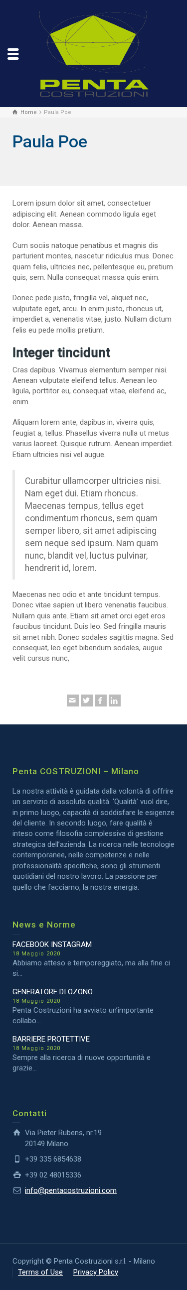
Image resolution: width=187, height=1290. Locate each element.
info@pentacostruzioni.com (71, 1190)
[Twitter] (87, 700)
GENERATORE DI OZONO (52, 991)
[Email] (73, 700)
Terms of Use (40, 1272)
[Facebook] (101, 700)
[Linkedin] (115, 700)
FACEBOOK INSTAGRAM (52, 944)
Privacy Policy (95, 1272)
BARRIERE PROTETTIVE (51, 1039)
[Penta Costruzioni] (94, 52)
